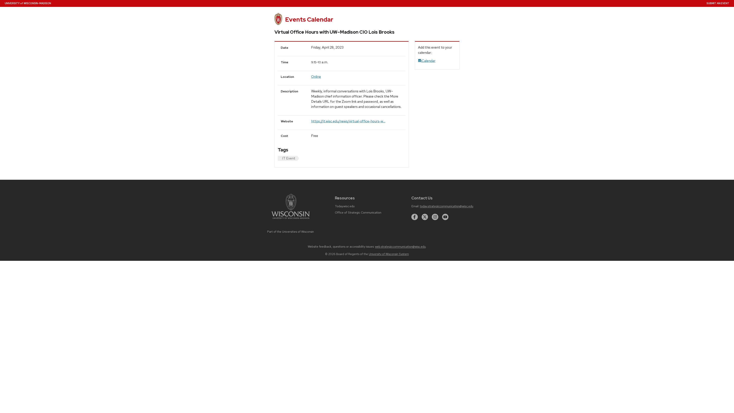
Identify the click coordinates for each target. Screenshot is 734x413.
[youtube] (445, 217)
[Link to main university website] (290, 220)
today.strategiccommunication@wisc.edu (446, 206)
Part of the (290, 232)
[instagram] (435, 217)
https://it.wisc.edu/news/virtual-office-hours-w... (348, 121)
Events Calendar (309, 19)
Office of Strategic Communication (358, 213)
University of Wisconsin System (389, 254)
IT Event (288, 158)
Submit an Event (717, 3)
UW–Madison (28, 3)
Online (316, 76)
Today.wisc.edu (345, 206)
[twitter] (425, 217)
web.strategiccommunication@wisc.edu (400, 247)
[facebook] (414, 217)
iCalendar (428, 61)
